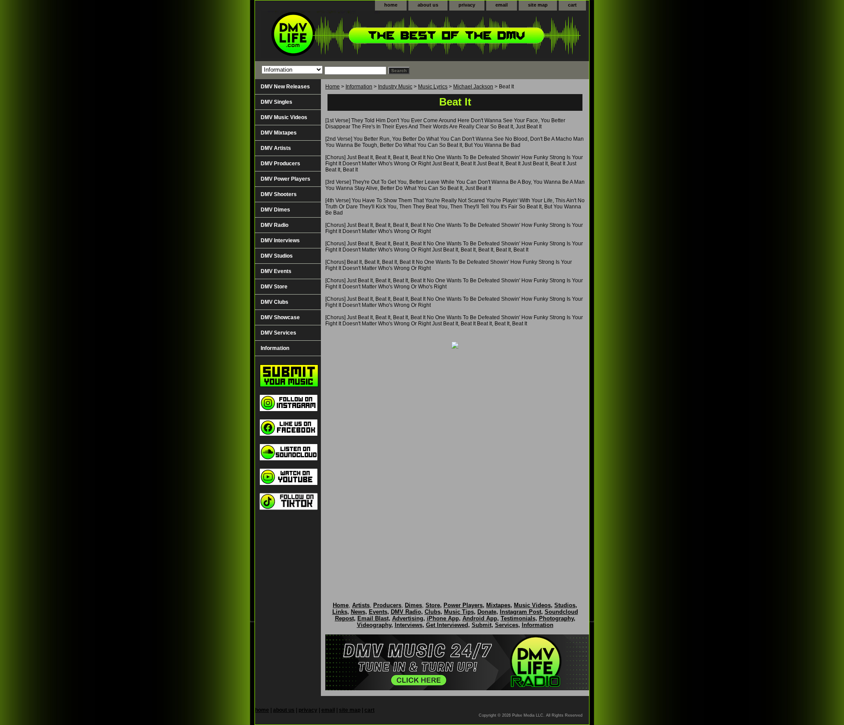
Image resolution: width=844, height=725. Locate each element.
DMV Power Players (285, 179)
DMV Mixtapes (279, 133)
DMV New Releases (285, 87)
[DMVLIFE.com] (365, 36)
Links (339, 611)
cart (572, 4)
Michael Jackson (473, 87)
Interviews (408, 625)
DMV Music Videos (284, 117)
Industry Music (395, 87)
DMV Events (276, 271)
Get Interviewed (447, 625)
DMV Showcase (280, 317)
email (501, 4)
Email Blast (373, 618)
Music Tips (459, 611)
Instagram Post (520, 611)
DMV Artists (276, 148)
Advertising (407, 618)
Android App (479, 618)
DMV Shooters (279, 194)
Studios (564, 605)
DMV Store (274, 287)
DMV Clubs (274, 302)
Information (359, 87)
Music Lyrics (432, 87)
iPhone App (443, 618)
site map (538, 4)
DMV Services (278, 333)
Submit (481, 625)
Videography (374, 625)
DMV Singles (276, 102)
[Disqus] (455, 466)
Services (506, 625)
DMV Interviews (280, 240)
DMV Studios (277, 256)
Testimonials (518, 618)
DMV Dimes (275, 210)
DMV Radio (274, 225)
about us (428, 4)
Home (332, 87)
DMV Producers (280, 163)
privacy (466, 4)
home (390, 4)
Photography (556, 618)
